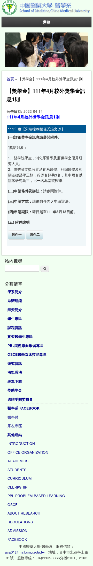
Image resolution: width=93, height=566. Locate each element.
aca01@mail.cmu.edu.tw (25, 552)
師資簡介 (14, 309)
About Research (23, 513)
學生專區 (14, 318)
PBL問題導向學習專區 (25, 345)
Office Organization (27, 452)
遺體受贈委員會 (20, 399)
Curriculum (19, 478)
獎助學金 (14, 390)
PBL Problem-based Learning (36, 495)
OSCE (12, 504)
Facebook (17, 539)
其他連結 (14, 434)
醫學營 (12, 417)
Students (16, 469)
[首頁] (46, 13)
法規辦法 (14, 372)
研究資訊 (14, 363)
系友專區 (14, 425)
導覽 (46, 22)
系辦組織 (14, 300)
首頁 (10, 78)
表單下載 (14, 381)
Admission (17, 530)
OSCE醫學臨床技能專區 (27, 354)
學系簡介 (14, 291)
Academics (17, 460)
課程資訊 (14, 327)
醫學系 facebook (23, 408)
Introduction (21, 443)
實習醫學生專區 (20, 336)
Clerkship (17, 487)
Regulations (20, 521)
